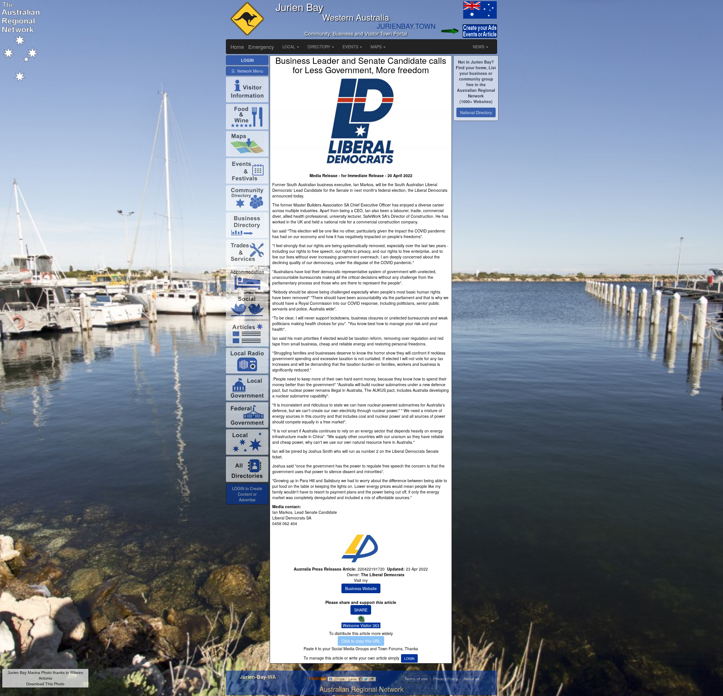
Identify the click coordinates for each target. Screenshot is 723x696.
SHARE (360, 610)
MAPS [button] (377, 46)
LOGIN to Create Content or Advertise (247, 494)
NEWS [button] (479, 46)
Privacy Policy (445, 679)
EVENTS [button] (351, 46)
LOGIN (409, 658)
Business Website (361, 588)
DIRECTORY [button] (319, 46)
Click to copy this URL (360, 641)
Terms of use (416, 679)
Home (237, 46)
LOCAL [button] (289, 46)
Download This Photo (45, 684)
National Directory (476, 112)
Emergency (261, 46)
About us (471, 679)
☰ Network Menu (247, 71)
